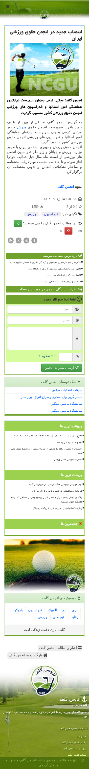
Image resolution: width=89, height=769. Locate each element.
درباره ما (81, 736)
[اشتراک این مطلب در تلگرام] (26, 240)
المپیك (52, 610)
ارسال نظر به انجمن (59, 368)
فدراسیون (51, 214)
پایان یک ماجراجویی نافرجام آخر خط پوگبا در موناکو (57, 508)
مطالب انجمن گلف (77, 754)
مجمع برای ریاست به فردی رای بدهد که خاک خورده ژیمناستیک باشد (48, 435)
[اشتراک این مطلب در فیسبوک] (34, 240)
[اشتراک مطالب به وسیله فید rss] (10, 240)
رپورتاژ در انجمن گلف (74, 748)
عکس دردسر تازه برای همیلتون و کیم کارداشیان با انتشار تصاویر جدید (45, 262)
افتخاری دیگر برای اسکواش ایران (64, 275)
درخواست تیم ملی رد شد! (69, 442)
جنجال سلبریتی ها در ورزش (68, 459)
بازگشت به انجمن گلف (26, 655)
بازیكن (18, 610)
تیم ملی (58, 617)
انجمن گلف (65, 186)
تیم (64, 610)
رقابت (73, 617)
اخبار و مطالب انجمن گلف (58, 648)
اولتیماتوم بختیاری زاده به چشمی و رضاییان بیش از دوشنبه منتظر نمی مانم (46, 450)
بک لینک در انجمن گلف (74, 742)
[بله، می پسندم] (18, 223)
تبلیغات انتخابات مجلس (67, 390)
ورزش (21, 127)
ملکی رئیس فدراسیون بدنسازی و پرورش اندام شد (54, 268)
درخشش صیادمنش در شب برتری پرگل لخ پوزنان (57, 490)
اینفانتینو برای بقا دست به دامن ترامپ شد (59, 281)
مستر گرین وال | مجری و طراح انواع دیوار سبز (51, 397)
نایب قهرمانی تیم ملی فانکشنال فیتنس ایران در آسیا (55, 484)
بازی (75, 610)
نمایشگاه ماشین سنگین (66, 403)
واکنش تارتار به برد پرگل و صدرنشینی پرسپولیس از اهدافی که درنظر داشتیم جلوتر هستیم (46, 499)
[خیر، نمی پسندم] (68, 231)
